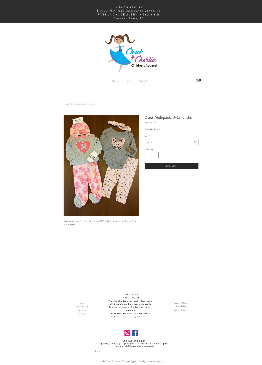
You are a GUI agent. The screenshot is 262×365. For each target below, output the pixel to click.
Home (66, 104)
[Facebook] (135, 333)
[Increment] (156, 155)
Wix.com (161, 361)
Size (147, 136)
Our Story (81, 310)
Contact (81, 313)
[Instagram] (127, 333)
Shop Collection (81, 306)
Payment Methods (181, 310)
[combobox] (171, 142)
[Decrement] (147, 155)
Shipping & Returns (180, 302)
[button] (198, 80)
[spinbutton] (151, 155)
